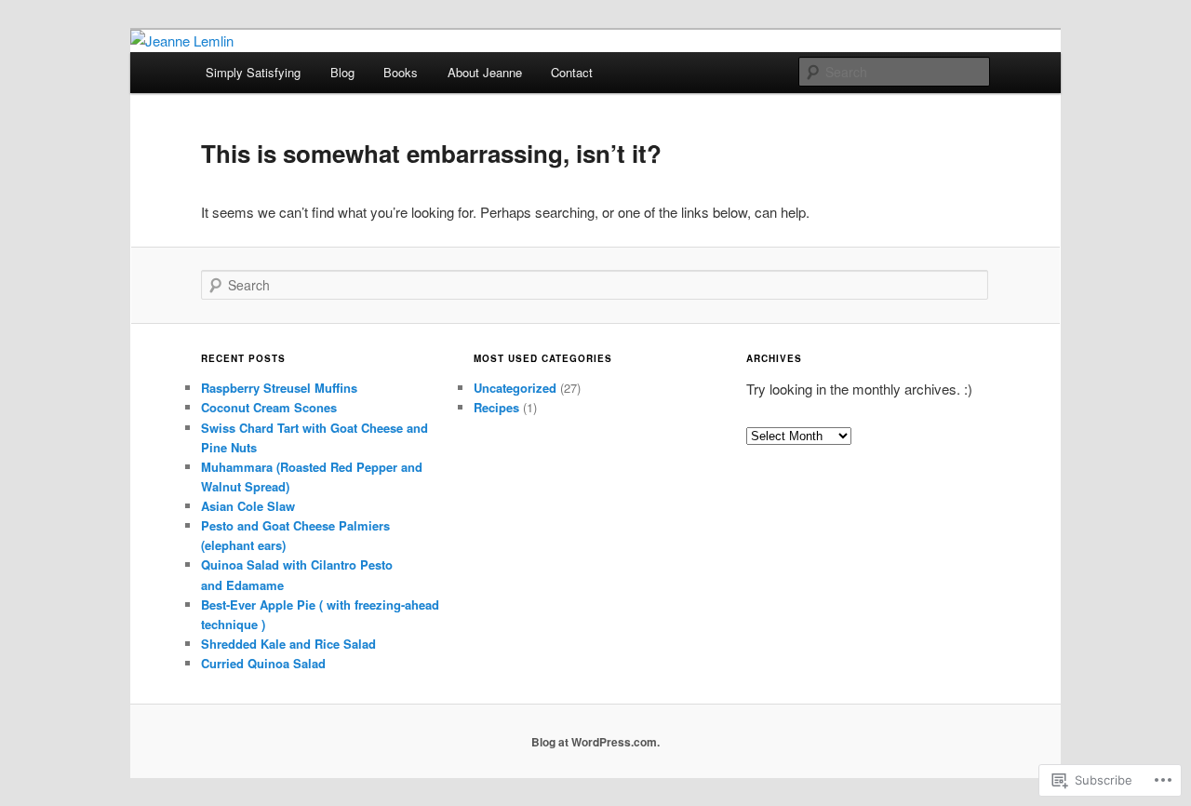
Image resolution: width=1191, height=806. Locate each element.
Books (400, 72)
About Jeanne (485, 72)
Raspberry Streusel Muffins (279, 387)
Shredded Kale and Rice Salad (288, 643)
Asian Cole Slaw (248, 506)
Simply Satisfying (253, 72)
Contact (572, 72)
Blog (342, 72)
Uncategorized (515, 387)
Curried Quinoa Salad (263, 663)
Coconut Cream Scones (269, 407)
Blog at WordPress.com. (595, 741)
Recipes (496, 407)
